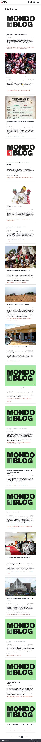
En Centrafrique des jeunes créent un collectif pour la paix (18, 270)
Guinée (19, 241)
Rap (24, 219)
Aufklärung (9, 398)
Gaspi (13, 219)
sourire (26, 730)
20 (19, 736)
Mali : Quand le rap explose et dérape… (14, 206)
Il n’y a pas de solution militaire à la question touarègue (18, 304)
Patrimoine (12, 90)
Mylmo (21, 219)
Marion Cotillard (30, 47)
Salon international (24, 485)
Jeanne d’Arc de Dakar (24, 526)
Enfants (22, 177)
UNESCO (19, 90)
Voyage (29, 730)
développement (17, 614)
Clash (8, 219)
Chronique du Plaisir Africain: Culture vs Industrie (17, 428)
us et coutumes (24, 90)
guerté (20, 442)
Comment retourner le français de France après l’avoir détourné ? (20, 346)
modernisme (28, 442)
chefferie (16, 655)
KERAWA (27, 696)
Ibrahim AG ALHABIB (16, 318)
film (17, 47)
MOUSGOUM (31, 696)
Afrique (8, 696)
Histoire (13, 526)
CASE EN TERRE (16, 696)
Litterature (17, 485)
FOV (23, 282)
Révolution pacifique (27, 318)
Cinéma (8, 47)
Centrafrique (11, 282)
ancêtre (8, 177)
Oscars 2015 (17, 48)
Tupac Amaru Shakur (10, 220)
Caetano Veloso (28, 398)
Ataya (14, 442)
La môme (25, 47)
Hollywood (21, 47)
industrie (24, 442)
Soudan (8, 573)
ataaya (11, 442)
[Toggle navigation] (37, 2)
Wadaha (28, 90)
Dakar (8, 526)
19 (16, 736)
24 (29, 736)
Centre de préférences (33, 741)
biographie (13, 398)
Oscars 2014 (12, 48)
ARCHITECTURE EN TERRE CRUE (13, 682)
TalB (26, 219)
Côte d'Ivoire (9, 485)
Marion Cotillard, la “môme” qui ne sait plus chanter (17, 34)
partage (22, 730)
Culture (10, 47)
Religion (23, 614)
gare (11, 526)
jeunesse (21, 318)
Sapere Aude (9, 401)
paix (25, 282)
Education (19, 177)
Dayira (8, 90)
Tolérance (28, 614)
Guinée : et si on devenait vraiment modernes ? (16, 227)
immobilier (17, 526)
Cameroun (8, 614)
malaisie (22, 241)
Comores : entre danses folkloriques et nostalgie (17, 76)
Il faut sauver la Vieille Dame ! (13, 512)
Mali (19, 219)
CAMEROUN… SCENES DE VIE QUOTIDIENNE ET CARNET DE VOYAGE (20, 724)
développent (15, 241)
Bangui (8, 282)
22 (24, 736)
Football (20, 282)
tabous (31, 177)
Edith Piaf (14, 47)
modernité (26, 241)
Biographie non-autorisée (20, 398)
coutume (11, 177)
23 (27, 736)
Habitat (24, 696)
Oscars (8, 48)
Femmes (11, 318)
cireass (8, 241)
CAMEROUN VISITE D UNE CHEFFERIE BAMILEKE (16, 641)
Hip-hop (16, 219)
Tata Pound (29, 219)
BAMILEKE (8, 655)
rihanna (15, 90)
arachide (8, 442)
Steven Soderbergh (23, 48)
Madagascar (27, 177)
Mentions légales (34, 739)
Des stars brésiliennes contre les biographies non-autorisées (19, 388)
